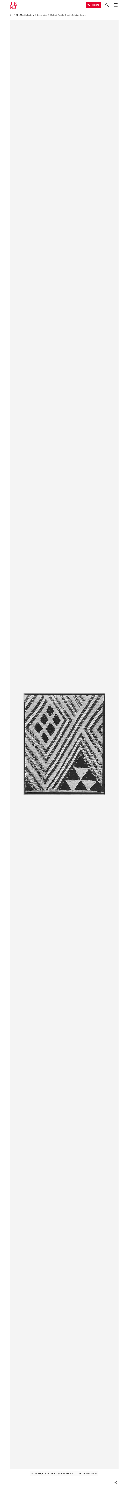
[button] (116, 1483)
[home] (11, 15)
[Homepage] (13, 5)
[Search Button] (107, 5)
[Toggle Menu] (116, 5)
